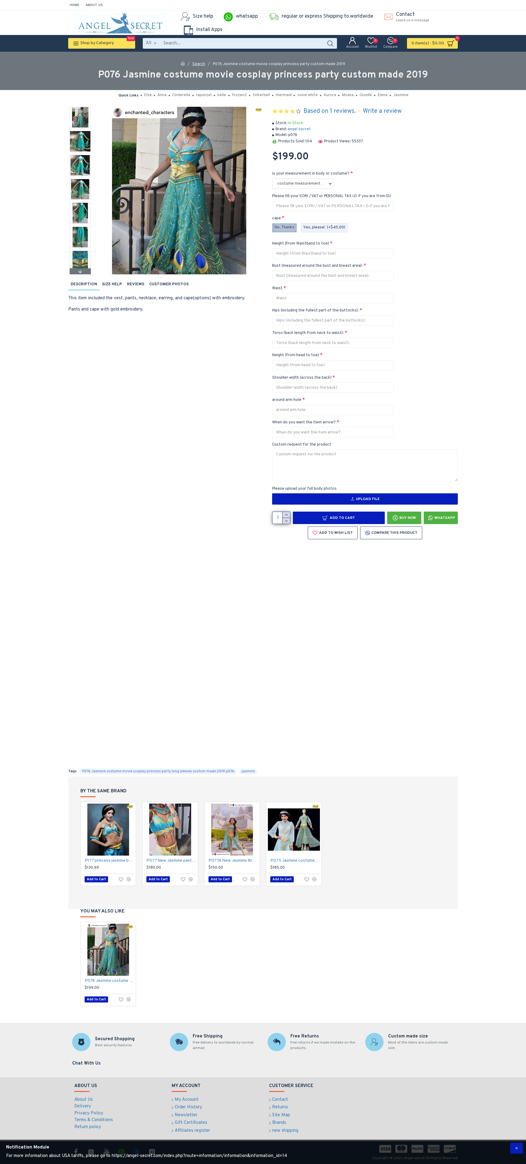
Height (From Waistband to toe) (300, 243)
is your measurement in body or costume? (310, 173)
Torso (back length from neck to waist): (308, 333)
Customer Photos (169, 284)
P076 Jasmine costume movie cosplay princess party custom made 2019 (109, 980)
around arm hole (286, 400)
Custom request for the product (301, 444)
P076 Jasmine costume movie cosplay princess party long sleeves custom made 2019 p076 (158, 771)
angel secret (299, 129)
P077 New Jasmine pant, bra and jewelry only (171, 860)
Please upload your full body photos (304, 488)
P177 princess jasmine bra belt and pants (109, 860)
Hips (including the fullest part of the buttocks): (315, 310)
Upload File (368, 499)
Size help (112, 284)
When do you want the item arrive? (304, 422)
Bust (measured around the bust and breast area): (317, 265)
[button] (80, 108)
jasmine (248, 771)
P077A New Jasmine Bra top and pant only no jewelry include (233, 860)
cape (276, 218)
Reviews (135, 284)
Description (84, 284)
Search (198, 64)
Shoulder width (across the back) (301, 377)
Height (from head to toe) (295, 355)
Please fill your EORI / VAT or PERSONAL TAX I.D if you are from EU (331, 196)
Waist (277, 288)
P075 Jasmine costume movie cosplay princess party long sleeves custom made (295, 860)
